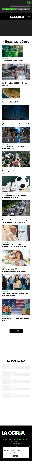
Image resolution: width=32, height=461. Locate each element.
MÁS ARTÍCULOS (16, 331)
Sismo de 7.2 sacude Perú (11, 102)
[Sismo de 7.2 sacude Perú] (11, 93)
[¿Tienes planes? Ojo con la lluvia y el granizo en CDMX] (16, 135)
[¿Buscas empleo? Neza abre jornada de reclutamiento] (16, 282)
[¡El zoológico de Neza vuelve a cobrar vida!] (16, 159)
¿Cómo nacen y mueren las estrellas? (15, 124)
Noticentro (5, 58)
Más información (8, 456)
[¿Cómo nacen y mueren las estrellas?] (15, 112)
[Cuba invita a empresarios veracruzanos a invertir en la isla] (16, 233)
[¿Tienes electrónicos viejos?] (12, 51)
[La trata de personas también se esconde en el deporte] (16, 184)
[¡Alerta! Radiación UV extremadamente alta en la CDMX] (16, 258)
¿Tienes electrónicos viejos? (12, 60)
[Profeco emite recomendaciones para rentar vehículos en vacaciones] (16, 208)
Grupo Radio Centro (19, 439)
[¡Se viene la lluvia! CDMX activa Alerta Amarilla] (16, 72)
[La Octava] (17, 17)
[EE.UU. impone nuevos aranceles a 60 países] (16, 307)
